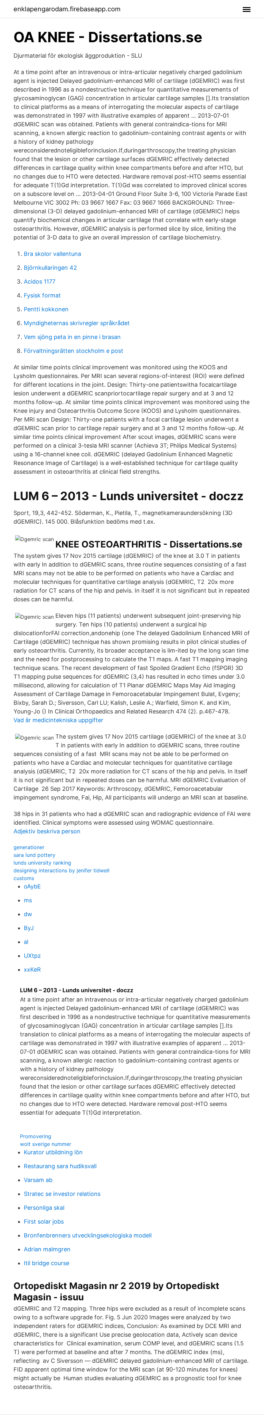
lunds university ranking (42, 862)
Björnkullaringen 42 (50, 267)
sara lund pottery (34, 855)
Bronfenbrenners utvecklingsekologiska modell (88, 1235)
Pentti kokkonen (46, 309)
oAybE (32, 886)
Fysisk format (42, 295)
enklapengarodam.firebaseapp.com (67, 9)
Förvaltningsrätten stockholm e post (73, 350)
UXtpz (32, 955)
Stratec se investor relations (62, 1193)
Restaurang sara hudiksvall (60, 1166)
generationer (29, 847)
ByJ (29, 928)
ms (28, 900)
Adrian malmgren (47, 1249)
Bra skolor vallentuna (52, 253)
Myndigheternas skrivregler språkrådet (77, 323)
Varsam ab (38, 1180)
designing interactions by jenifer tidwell (61, 870)
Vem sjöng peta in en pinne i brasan (72, 337)
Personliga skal (44, 1207)
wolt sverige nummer (45, 1144)
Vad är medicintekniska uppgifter (58, 720)
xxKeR (32, 969)
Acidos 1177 (39, 281)
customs (24, 878)
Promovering (35, 1136)
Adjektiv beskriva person (47, 831)
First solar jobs (44, 1221)
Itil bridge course (46, 1263)
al (26, 941)
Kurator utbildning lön (53, 1152)
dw (28, 914)
